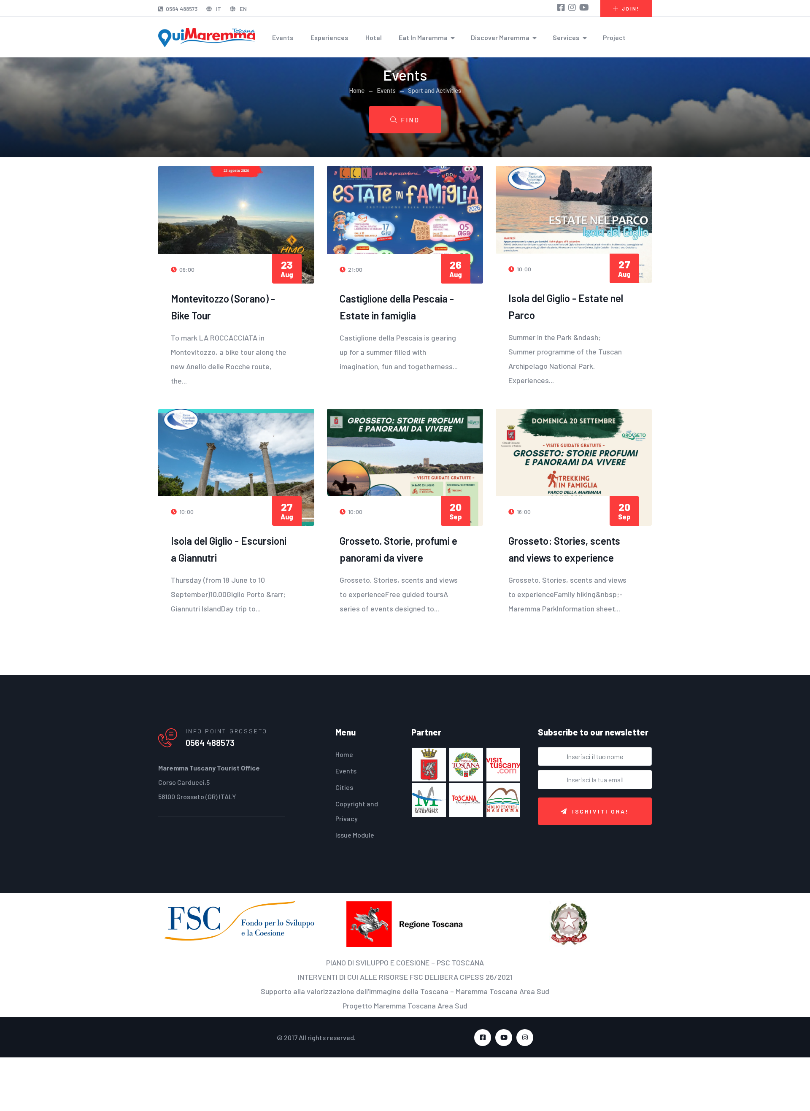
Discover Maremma (500, 37)
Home (356, 90)
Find (410, 120)
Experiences (329, 37)
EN (242, 8)
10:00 (517, 267)
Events (283, 37)
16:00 (517, 490)
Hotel (373, 37)
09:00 (180, 268)
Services (566, 37)
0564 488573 (181, 8)
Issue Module (354, 809)
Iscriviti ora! (600, 785)
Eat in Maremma (423, 37)
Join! (630, 8)
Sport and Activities (434, 90)
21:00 (348, 268)
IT (218, 8)
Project (614, 37)
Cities (344, 761)
